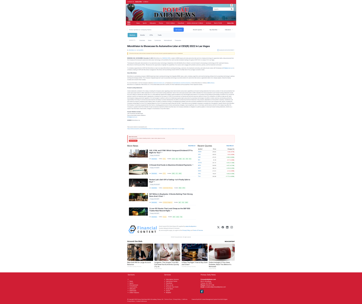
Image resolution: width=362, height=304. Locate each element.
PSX (183, 202)
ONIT (174, 216)
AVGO (173, 158)
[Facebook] (223, 229)
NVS (190, 158)
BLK (177, 158)
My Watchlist (213, 30)
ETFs (151, 35)
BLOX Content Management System (207, 299)
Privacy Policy (186, 230)
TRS (181, 216)
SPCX (184, 187)
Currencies (158, 40)
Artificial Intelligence (167, 202)
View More (191, 146)
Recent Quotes (197, 30)
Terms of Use (168, 299)
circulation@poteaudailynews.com (215, 287)
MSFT (199, 168)
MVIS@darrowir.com (228, 68)
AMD (199, 157)
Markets (132, 35)
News (149, 40)
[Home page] (181, 9)
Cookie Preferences (141, 301)
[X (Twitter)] (218, 229)
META (199, 165)
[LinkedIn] (227, 229)
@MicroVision (211, 83)
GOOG (200, 162)
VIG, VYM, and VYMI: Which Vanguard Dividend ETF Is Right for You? (171, 151)
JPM (187, 158)
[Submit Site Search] (232, 9)
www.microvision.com (159, 83)
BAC (199, 160)
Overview (142, 40)
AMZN (199, 151)
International (168, 40)
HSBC (180, 158)
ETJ (177, 173)
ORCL (199, 173)
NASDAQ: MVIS (166, 58)
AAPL (199, 154)
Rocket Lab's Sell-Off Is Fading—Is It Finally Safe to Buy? (169, 181)
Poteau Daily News (142, 299)
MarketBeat (154, 158)
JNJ (183, 158)
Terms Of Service (198, 230)
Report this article (133, 140)
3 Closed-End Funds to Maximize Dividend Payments (171, 165)
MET (180, 202)
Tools (159, 35)
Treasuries (178, 40)
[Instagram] (232, 229)
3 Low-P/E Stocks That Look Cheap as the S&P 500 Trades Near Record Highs (169, 209)
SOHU (177, 216)
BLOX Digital (224, 299)
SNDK (186, 202)
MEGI (180, 173)
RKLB (180, 187)
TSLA (199, 176)
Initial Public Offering (167, 187)
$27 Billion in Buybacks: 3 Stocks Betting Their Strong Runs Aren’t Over (171, 195)
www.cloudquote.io (190, 226)
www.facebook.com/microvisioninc (181, 83)
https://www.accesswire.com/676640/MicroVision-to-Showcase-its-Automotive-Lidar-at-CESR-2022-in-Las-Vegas (155, 128)
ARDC (173, 173)
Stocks (142, 35)
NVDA (199, 171)
